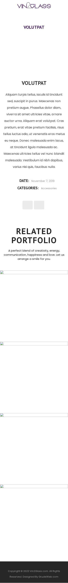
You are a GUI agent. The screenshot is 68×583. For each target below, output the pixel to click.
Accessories (49, 188)
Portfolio (42, 21)
